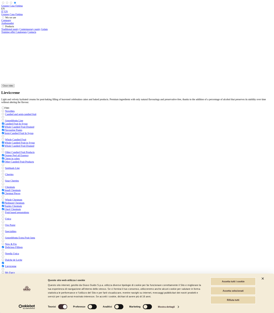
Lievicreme (10, 266)
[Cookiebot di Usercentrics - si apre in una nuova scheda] (27, 306)
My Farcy (10, 272)
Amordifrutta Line (14, 120)
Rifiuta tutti (233, 300)
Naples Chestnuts (13, 206)
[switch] (92, 306)
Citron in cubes (12, 158)
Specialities (10, 231)
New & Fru (11, 244)
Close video (8, 86)
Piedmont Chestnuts (14, 203)
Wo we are (10, 17)
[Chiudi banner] (263, 278)
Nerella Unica (12, 253)
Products (9, 26)
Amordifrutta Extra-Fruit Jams (20, 237)
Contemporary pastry (29, 29)
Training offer (8, 32)
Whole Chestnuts (13, 199)
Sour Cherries (12, 180)
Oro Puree (10, 225)
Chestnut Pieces (12, 193)
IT (2, 11)
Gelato (44, 29)
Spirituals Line (12, 168)
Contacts (31, 32)
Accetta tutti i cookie (233, 281)
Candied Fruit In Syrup (16, 123)
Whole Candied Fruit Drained (19, 127)
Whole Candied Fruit (15, 139)
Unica (8, 218)
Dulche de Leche (13, 260)
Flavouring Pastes (13, 130)
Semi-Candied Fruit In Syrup (18, 133)
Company (6, 20)
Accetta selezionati (233, 290)
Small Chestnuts (12, 190)
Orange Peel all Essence (16, 155)
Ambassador (7, 23)
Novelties (10, 111)
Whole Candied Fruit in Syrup (19, 142)
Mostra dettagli (166, 306)
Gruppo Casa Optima (12, 5)
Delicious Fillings (14, 247)
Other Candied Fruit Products (20, 152)
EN (6, 11)
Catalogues (21, 32)
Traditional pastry (10, 29)
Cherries (9, 174)
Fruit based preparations (17, 212)
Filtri (6, 108)
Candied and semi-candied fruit (20, 114)
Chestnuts (10, 187)
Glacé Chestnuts (12, 209)
